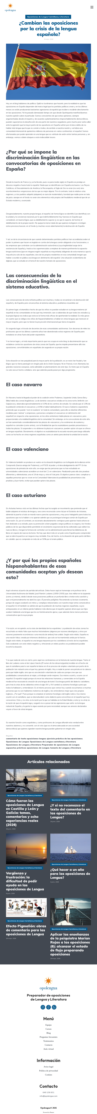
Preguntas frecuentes (48, 1037)
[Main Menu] (92, 7)
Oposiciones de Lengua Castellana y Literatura (48, 17)
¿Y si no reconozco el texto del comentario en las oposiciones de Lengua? (70, 811)
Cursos (48, 1029)
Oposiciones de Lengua (17, 741)
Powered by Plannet (48, 1112)
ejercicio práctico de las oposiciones (65, 738)
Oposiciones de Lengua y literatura (23, 745)
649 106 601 (48, 1092)
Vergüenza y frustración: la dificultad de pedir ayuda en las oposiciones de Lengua (25, 881)
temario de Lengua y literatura (65, 748)
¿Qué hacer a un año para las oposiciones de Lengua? (70, 874)
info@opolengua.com (48, 1096)
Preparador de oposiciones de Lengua (60, 745)
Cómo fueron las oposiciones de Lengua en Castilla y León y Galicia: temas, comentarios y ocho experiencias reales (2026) (25, 813)
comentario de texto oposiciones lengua (26, 738)
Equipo (48, 1025)
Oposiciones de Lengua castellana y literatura (53, 741)
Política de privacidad (48, 1071)
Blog (48, 1033)
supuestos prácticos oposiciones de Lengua (27, 748)
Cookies (48, 1075)
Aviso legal (48, 1066)
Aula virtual (48, 1049)
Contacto (48, 1045)
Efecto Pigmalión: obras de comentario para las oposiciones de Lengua (26, 930)
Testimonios (48, 1041)
